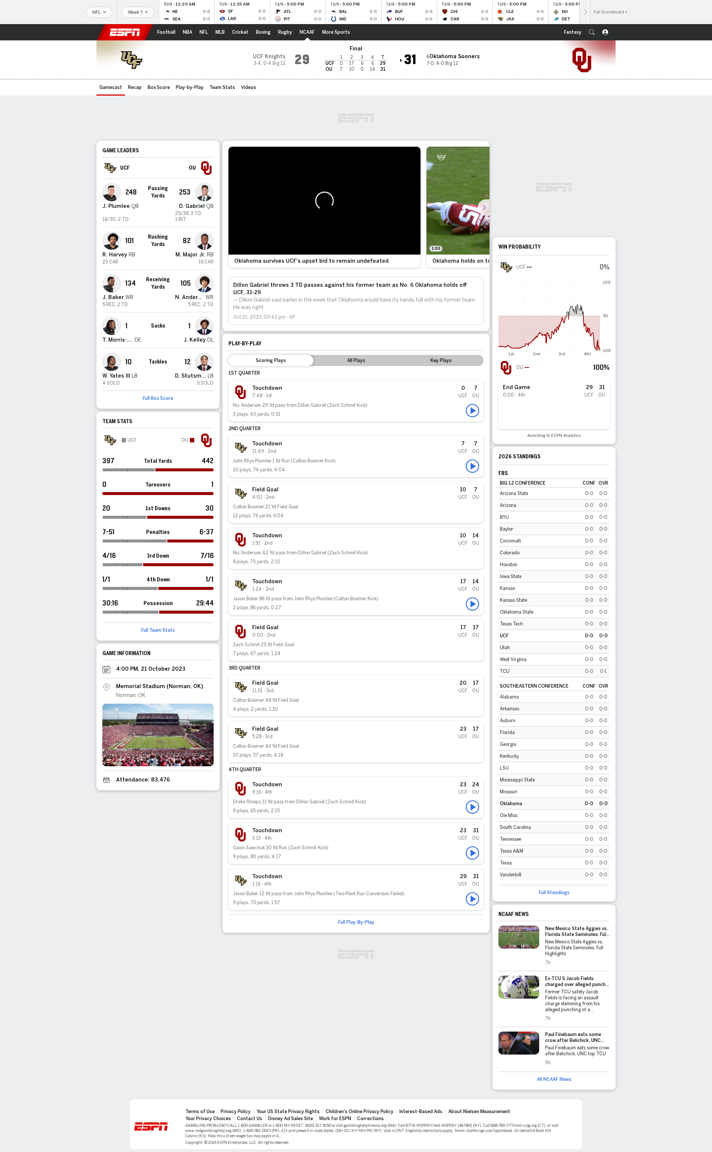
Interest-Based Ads (420, 1111)
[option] (324, 207)
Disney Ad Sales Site (290, 1118)
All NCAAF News (554, 1079)
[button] (592, 32)
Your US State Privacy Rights (288, 1111)
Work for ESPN (335, 1118)
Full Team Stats (158, 630)
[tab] (270, 360)
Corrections (370, 1118)
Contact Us (249, 1118)
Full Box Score (158, 398)
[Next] (584, 12)
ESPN (125, 32)
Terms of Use (200, 1111)
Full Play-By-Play (356, 922)
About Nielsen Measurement (479, 1111)
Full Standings (554, 892)
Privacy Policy (236, 1111)
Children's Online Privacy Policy (359, 1111)
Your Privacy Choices (208, 1118)
